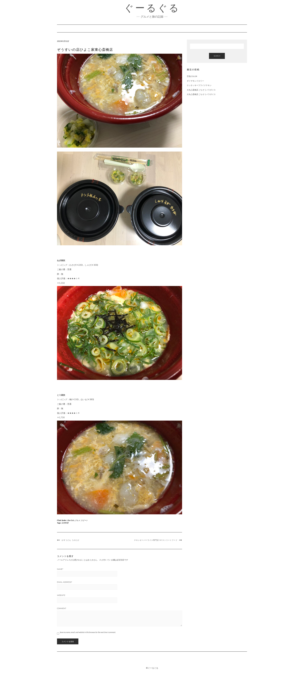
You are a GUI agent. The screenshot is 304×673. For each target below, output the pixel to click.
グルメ (77, 520)
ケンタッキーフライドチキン (199, 85)
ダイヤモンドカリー (195, 81)
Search (217, 56)
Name (60, 569)
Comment (61, 608)
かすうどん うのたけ (70, 540)
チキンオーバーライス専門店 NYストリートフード (155, 540)
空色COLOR (192, 76)
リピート (84, 520)
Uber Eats (70, 520)
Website (61, 595)
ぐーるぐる (152, 7)
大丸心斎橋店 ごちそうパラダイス (201, 90)
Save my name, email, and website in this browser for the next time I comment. (88, 632)
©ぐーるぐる (152, 668)
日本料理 (64, 523)
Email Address (64, 582)
